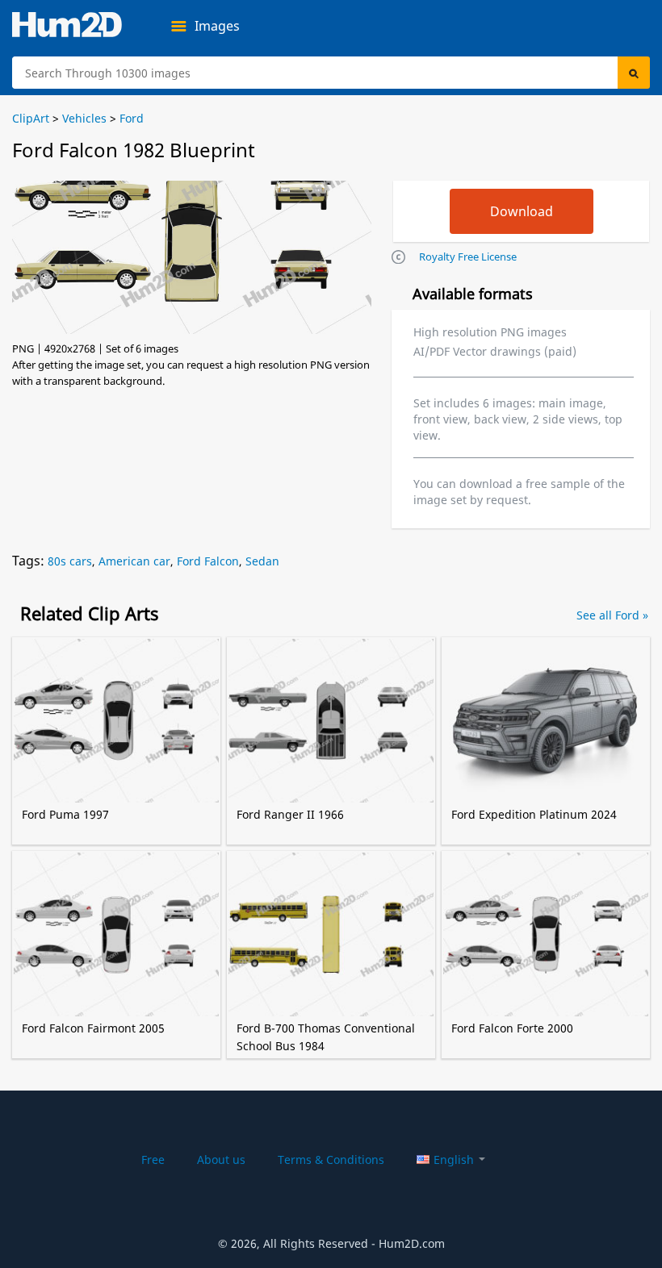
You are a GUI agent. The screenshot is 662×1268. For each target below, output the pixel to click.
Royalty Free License (468, 256)
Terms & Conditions (331, 1159)
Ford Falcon (208, 561)
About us (221, 1159)
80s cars (70, 561)
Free (153, 1159)
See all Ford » (612, 615)
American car (134, 561)
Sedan (262, 561)
